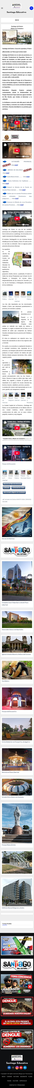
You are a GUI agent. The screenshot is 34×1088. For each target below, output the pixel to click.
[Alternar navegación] (2, 8)
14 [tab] (27, 41)
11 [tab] (21, 41)
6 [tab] (12, 41)
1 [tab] (3, 41)
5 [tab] (10, 41)
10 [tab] (19, 41)
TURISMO (9, 1076)
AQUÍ (16, 165)
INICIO (3, 1076)
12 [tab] (23, 41)
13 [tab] (25, 41)
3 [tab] (7, 41)
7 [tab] (14, 41)
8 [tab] (16, 41)
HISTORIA (16, 1076)
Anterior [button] (5, 37)
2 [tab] (5, 41)
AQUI (27, 176)
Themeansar (28, 1073)
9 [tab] (18, 41)
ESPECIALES (23, 1081)
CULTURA (15, 1081)
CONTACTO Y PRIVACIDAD (17, 1085)
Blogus (21, 1073)
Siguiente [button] (28, 37)
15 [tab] (28, 41)
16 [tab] (30, 41)
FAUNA (9, 1081)
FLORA (30, 1076)
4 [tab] (8, 41)
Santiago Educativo (16, 12)
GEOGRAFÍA (23, 1076)
